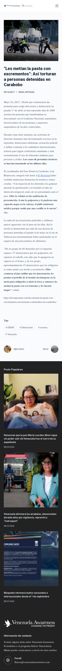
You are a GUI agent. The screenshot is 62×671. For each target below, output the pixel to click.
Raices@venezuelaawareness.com (32, 662)
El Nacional (44, 175)
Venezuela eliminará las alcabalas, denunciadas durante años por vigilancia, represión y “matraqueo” (30, 517)
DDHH (21, 92)
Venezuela (11, 334)
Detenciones (26, 327)
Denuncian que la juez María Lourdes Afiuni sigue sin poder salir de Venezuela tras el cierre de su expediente (30, 439)
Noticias (29, 92)
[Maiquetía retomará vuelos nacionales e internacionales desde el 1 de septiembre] (31, 558)
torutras (42, 327)
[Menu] (56, 5)
